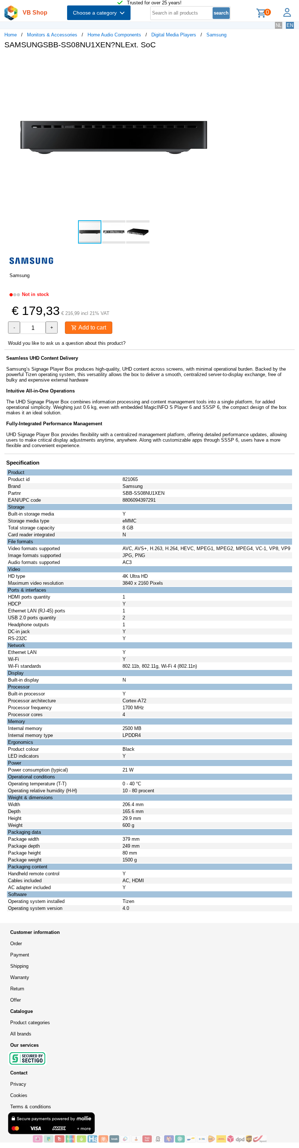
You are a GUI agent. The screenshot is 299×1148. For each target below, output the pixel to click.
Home (10, 35)
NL (278, 25)
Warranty (19, 977)
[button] (216, 62)
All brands (20, 1034)
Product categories (30, 1022)
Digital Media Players (173, 35)
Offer (15, 1000)
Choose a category (96, 13)
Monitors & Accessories (52, 35)
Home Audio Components (114, 35)
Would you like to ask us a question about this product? (66, 343)
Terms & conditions (30, 1106)
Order (16, 943)
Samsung (216, 35)
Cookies (18, 1095)
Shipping (19, 966)
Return (17, 988)
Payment (19, 955)
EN (290, 25)
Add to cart (91, 327)
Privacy (18, 1084)
